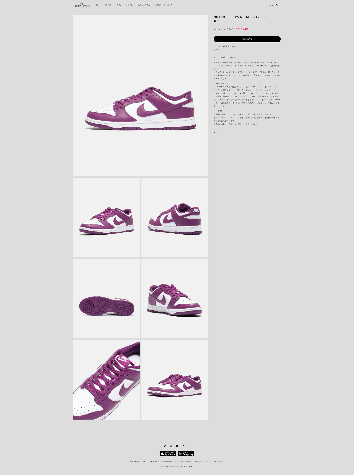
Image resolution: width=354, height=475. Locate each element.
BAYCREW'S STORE (137, 461)
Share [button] (219, 132)
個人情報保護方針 (168, 461)
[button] (98, 5)
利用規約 (153, 461)
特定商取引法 (185, 461)
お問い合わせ (217, 461)
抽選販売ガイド (201, 461)
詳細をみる (247, 39)
